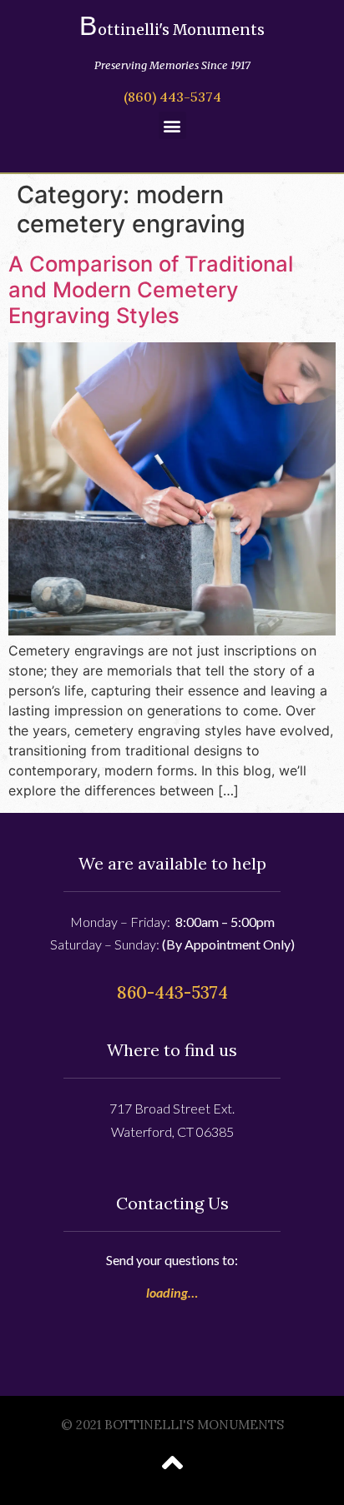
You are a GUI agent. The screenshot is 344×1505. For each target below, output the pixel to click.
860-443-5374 (172, 992)
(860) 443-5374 (172, 96)
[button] (172, 125)
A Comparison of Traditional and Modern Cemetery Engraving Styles (150, 289)
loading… (172, 1292)
